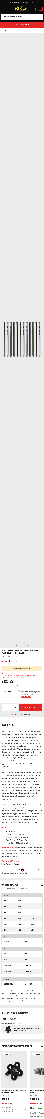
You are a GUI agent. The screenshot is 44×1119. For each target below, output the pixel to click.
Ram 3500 (28, 966)
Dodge (6, 941)
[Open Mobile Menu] (3, 8)
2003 (5, 930)
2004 (32, 924)
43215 (31, 694)
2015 (5, 906)
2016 (32, 900)
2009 (5, 918)
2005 (19, 924)
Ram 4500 (7, 971)
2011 (19, 912)
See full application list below (13, 677)
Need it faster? (26, 697)
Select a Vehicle (24, 25)
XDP (6, 30)
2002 (19, 930)
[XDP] (20, 8)
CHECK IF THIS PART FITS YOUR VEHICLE (22, 668)
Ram (27, 941)
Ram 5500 (28, 971)
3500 (26, 954)
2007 (32, 918)
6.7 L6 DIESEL (29, 984)
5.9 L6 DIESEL (8, 984)
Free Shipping (14, 2)
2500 (5, 954)
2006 (5, 924)
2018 (5, 900)
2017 (19, 900)
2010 (32, 912)
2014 (19, 906)
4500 (5, 960)
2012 (5, 912)
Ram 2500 (7, 966)
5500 (26, 960)
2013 (32, 906)
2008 (19, 918)
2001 (32, 930)
